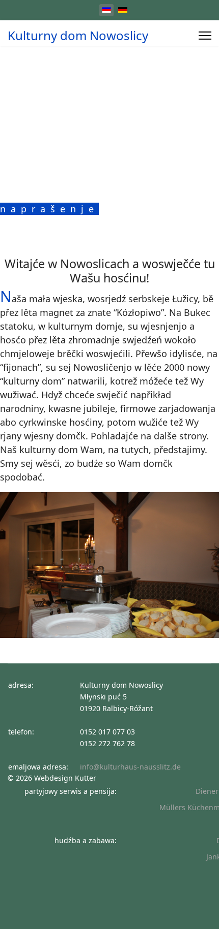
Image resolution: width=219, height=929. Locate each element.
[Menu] (205, 35)
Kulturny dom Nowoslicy (78, 35)
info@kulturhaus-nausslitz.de (130, 767)
